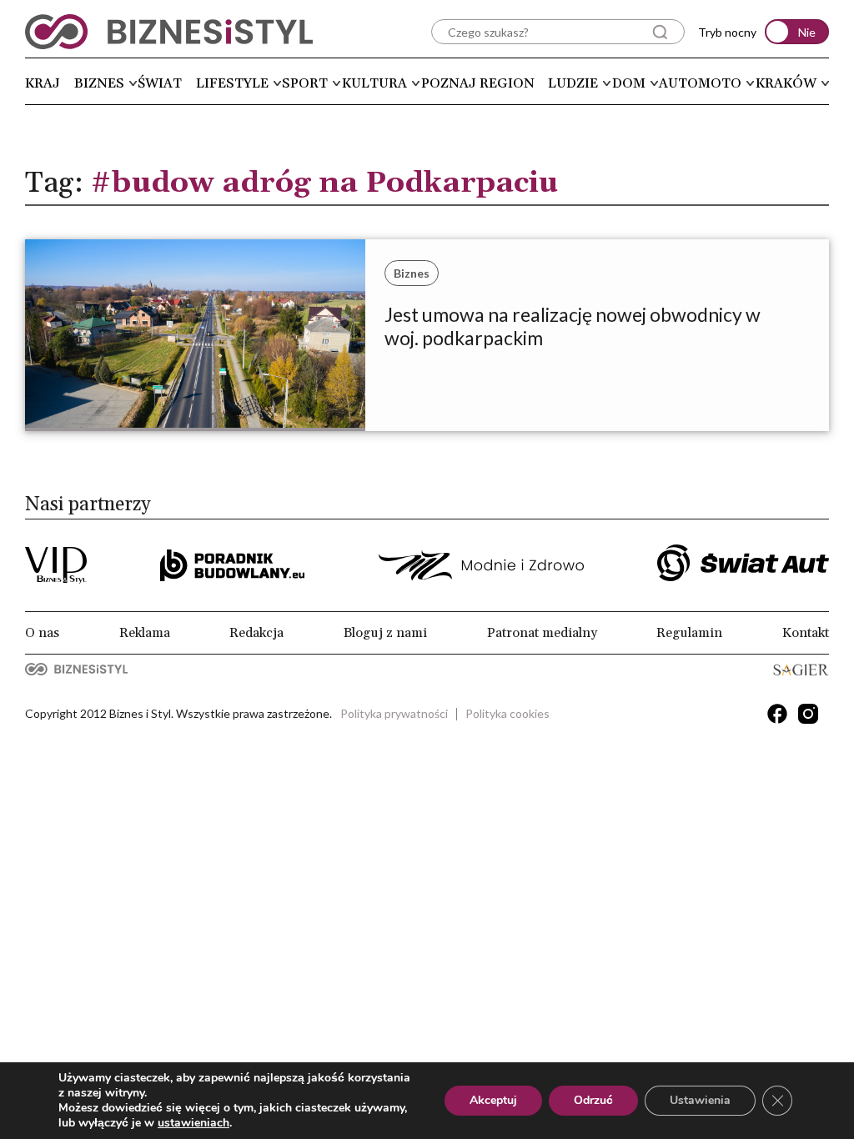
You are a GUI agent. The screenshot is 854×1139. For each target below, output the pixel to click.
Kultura (374, 83)
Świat (160, 83)
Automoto (700, 83)
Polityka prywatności (394, 713)
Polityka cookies (507, 713)
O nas (42, 633)
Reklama (144, 633)
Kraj (42, 83)
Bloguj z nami (385, 633)
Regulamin (689, 633)
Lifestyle (232, 83)
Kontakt (805, 633)
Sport (305, 83)
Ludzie (573, 83)
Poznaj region (478, 83)
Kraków (786, 83)
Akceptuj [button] (493, 1100)
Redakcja (256, 633)
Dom (629, 83)
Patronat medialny (542, 633)
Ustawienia (700, 1100)
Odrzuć (593, 1100)
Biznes (99, 83)
